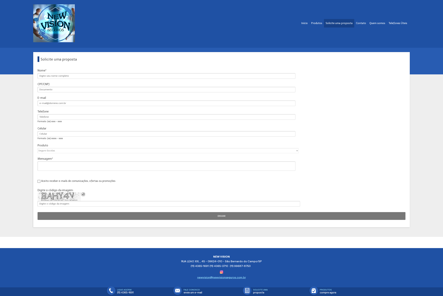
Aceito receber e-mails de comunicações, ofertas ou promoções (78, 181)
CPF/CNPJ (43, 84)
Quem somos (377, 23)
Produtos (316, 23)
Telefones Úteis (398, 23)
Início (304, 23)
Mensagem (45, 158)
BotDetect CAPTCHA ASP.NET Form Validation (59, 200)
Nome (41, 70)
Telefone (43, 111)
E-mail (42, 97)
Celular (42, 128)
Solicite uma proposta (339, 23)
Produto (43, 145)
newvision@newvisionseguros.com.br (221, 277)
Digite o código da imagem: (56, 190)
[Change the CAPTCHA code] (83, 194)
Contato (361, 23)
